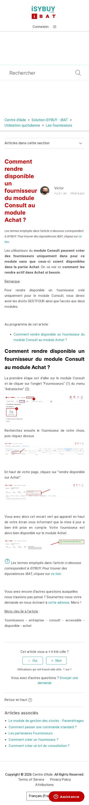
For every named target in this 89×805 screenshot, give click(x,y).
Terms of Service (31, 779)
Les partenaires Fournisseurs (31, 733)
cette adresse (58, 602)
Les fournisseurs (59, 125)
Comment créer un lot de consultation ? (39, 746)
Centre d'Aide (15, 120)
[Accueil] (44, 12)
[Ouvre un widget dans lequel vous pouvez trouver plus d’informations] (66, 797)
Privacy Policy (60, 779)
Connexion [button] (41, 27)
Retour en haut (16, 700)
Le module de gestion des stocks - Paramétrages (46, 721)
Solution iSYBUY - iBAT (49, 120)
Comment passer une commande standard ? (43, 727)
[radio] (32, 661)
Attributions (44, 785)
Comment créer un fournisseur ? (33, 740)
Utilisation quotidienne (22, 125)
